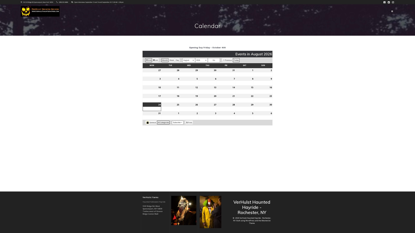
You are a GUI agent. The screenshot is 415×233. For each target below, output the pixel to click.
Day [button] (177, 60)
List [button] (155, 60)
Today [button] (236, 60)
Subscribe (177, 122)
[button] (227, 60)
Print (189, 123)
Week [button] (171, 60)
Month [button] (165, 60)
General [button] (152, 122)
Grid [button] (148, 60)
